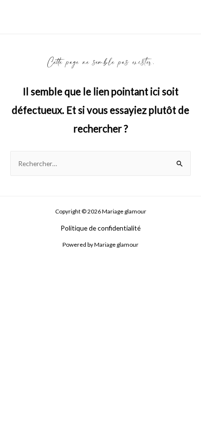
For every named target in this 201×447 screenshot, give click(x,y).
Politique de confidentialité (100, 228)
